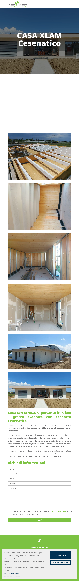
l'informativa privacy (58, 511)
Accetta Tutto (60, 555)
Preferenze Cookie (60, 562)
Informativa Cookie (11, 573)
